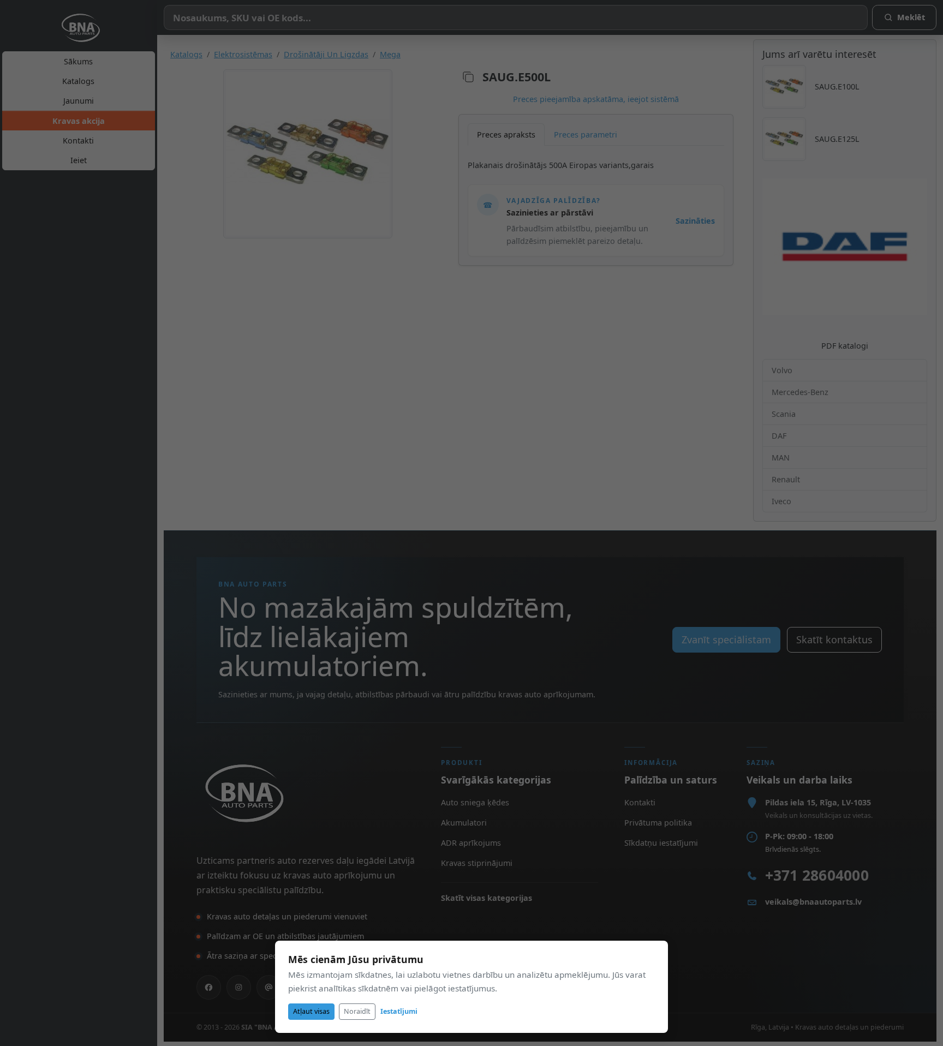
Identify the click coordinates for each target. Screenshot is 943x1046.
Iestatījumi (398, 1011)
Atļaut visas (311, 1011)
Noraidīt (357, 1011)
